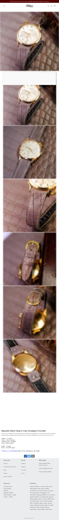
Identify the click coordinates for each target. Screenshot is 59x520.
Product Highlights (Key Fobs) (45, 468)
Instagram (23, 466)
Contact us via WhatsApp (9, 451)
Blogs (5, 470)
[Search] (48, 5)
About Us (6, 463)
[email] (33, 456)
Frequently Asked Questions (10, 466)
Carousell (23, 470)
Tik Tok (22, 473)
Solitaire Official (31, 518)
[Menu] (4, 5)
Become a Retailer (8, 476)
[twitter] (29, 456)
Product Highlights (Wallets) (45, 471)
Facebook (23, 463)
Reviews (5, 473)
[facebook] (25, 456)
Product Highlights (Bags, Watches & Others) (44, 464)
